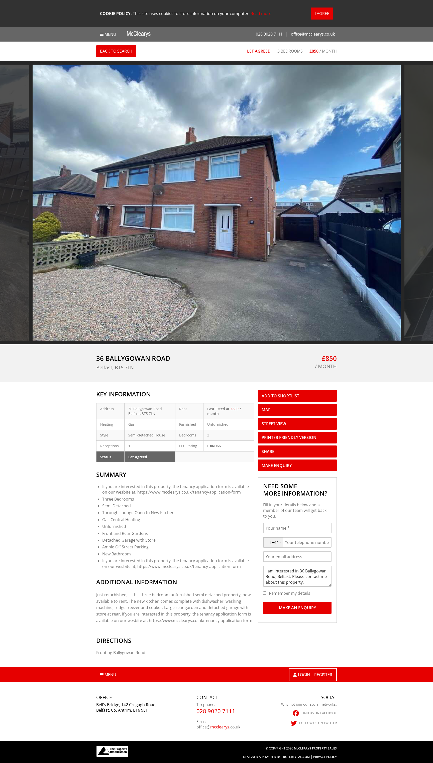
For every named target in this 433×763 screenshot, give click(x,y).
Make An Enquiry (297, 608)
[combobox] (273, 542)
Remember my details (289, 593)
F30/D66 (214, 445)
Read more (261, 13)
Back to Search (116, 51)
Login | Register (315, 674)
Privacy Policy (325, 757)
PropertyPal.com (295, 757)
